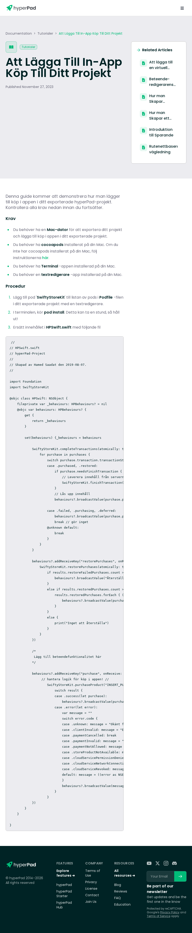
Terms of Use (92, 873)
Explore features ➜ (65, 873)
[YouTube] (149, 863)
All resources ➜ (124, 873)
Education (122, 904)
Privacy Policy (169, 912)
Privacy (91, 882)
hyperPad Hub (64, 905)
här (45, 257)
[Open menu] (182, 8)
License (91, 888)
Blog (117, 884)
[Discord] (174, 863)
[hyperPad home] (21, 864)
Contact (92, 895)
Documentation (19, 33)
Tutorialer (45, 33)
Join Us (90, 901)
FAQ (117, 898)
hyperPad (64, 884)
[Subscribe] (180, 876)
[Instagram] (166, 863)
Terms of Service (158, 916)
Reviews (120, 891)
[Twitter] (157, 863)
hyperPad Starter (64, 893)
